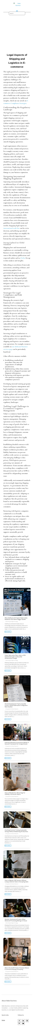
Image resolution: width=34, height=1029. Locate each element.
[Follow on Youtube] (23, 1023)
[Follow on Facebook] (19, 1020)
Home (3, 1020)
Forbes (23, 258)
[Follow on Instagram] (27, 1020)
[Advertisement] (17, 18)
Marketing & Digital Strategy (12, 621)
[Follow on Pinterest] (19, 1023)
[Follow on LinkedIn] (23, 1020)
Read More (7, 631)
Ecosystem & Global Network (12, 709)
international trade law (11, 228)
